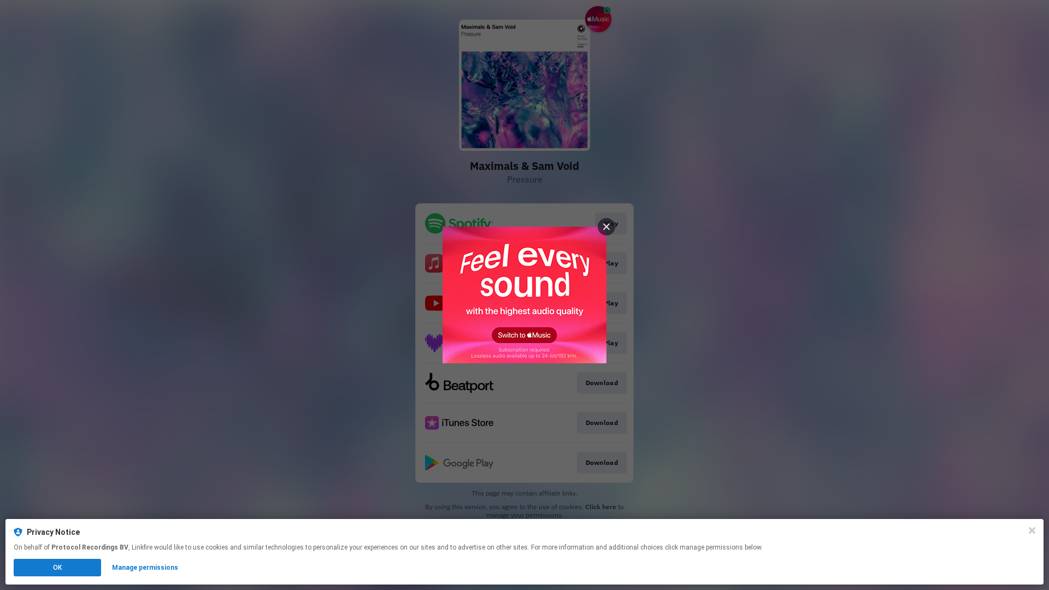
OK (57, 567)
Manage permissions (145, 567)
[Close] (1032, 530)
